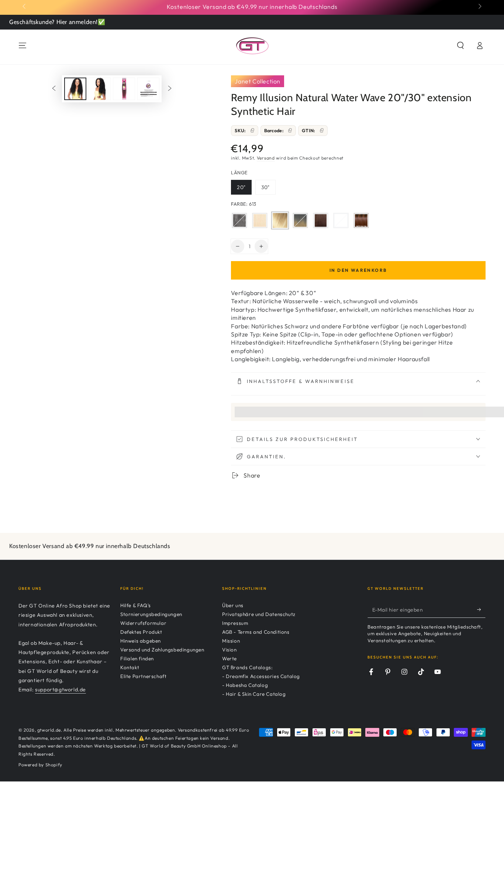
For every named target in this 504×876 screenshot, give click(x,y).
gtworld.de (49, 730)
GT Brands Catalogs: (247, 667)
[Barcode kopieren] (290, 130)
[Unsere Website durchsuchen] (460, 45)
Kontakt (129, 667)
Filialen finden (137, 658)
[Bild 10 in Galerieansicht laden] (148, 89)
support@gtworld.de (60, 689)
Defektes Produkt (141, 632)
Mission (231, 641)
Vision (229, 650)
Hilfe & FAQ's (135, 605)
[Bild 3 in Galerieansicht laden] (124, 89)
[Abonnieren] (481, 609)
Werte (229, 658)
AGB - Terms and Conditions (256, 632)
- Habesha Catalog (245, 685)
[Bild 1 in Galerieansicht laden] (75, 89)
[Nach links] (24, 6)
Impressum (235, 623)
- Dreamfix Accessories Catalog (261, 676)
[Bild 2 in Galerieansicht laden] (100, 89)
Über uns (233, 605)
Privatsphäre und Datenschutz (259, 614)
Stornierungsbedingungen (151, 614)
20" (244, 189)
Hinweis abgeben (140, 641)
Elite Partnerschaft (143, 676)
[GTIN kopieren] (322, 130)
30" (268, 189)
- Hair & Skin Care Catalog (254, 694)
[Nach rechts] (479, 6)
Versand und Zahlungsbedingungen (162, 650)
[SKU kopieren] (252, 130)
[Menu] (22, 45)
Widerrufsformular (143, 623)
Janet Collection (257, 81)
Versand (266, 158)
